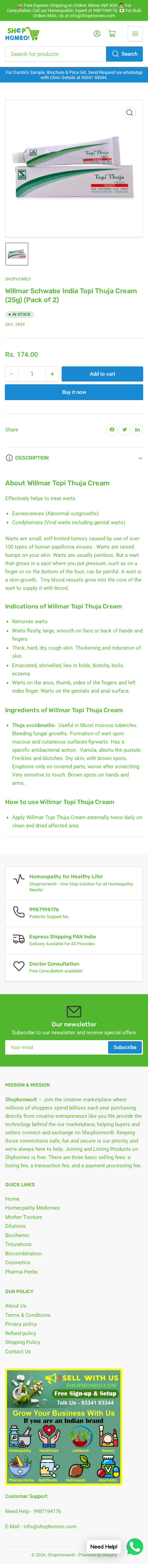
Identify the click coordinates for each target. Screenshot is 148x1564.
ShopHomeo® (61, 1554)
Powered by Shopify (97, 1554)
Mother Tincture (23, 1217)
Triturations (18, 1244)
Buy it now (74, 392)
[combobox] (74, 54)
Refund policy (20, 1333)
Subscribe (125, 1047)
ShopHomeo (18, 279)
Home (12, 1199)
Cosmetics (17, 1262)
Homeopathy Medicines (32, 1208)
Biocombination (23, 1254)
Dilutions (15, 1226)
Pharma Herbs (21, 1272)
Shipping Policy (22, 1342)
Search (129, 54)
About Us (16, 1306)
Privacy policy (21, 1324)
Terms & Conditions (28, 1315)
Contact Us (18, 1351)
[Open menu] (135, 33)
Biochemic (17, 1235)
